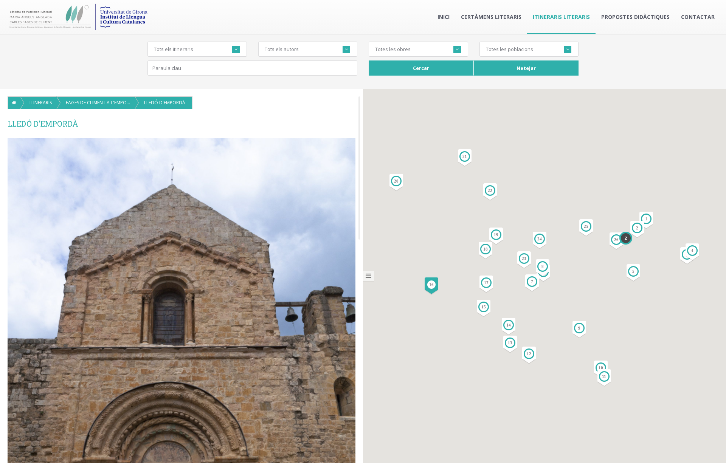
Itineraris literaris (561, 16)
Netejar (526, 68)
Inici (443, 16)
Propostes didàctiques (635, 16)
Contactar (698, 16)
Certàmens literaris (491, 16)
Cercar (421, 68)
